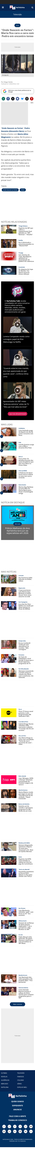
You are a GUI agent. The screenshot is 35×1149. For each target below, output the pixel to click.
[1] (8, 432)
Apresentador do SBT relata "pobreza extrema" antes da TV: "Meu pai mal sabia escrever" (16, 404)
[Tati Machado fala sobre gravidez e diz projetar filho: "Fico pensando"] (8, 978)
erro (31, 98)
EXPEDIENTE (17, 1105)
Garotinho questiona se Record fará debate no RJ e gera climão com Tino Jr (26, 874)
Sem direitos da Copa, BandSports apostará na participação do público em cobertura (26, 258)
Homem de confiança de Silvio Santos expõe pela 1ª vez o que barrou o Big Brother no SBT (26, 926)
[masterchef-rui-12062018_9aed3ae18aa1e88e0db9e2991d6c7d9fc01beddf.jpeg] (8, 243)
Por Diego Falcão (7, 82)
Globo (22, 190)
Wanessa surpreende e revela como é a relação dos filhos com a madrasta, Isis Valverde (26, 674)
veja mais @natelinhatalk (17, 414)
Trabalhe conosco (17, 1120)
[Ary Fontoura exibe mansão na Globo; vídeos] (8, 579)
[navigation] (2, 7)
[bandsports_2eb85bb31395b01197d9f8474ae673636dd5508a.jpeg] (8, 256)
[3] (8, 460)
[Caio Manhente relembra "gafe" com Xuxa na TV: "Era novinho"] (8, 912)
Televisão (17, 14)
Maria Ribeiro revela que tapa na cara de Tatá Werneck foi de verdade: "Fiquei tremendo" (26, 795)
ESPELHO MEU (22, 1087)
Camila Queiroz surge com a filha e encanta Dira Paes (26, 446)
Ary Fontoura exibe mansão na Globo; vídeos (25, 579)
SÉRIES (19, 1084)
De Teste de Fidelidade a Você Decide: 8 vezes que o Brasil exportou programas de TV (26, 660)
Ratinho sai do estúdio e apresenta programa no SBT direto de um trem (26, 808)
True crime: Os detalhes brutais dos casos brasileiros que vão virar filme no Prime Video (26, 462)
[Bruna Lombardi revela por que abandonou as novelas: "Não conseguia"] (8, 644)
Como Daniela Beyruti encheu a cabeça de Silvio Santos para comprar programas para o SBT (26, 994)
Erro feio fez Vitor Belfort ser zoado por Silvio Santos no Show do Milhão (26, 606)
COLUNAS (20, 1080)
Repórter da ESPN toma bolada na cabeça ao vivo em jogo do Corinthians (26, 861)
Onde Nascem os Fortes (12, 128)
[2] (8, 446)
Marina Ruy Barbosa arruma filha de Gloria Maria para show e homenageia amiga (26, 490)
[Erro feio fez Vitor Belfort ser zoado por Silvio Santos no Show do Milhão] (8, 605)
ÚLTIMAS (4, 1073)
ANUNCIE (17, 1109)
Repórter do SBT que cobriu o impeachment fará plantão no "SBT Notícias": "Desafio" (26, 231)
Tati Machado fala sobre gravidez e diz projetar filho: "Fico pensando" (25, 979)
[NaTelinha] (17, 7)
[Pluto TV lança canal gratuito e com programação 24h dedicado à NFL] (8, 713)
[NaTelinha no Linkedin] (15, 1131)
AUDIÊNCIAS (5, 1080)
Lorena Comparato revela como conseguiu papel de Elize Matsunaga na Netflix (16, 339)
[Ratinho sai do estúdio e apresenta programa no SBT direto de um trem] (8, 807)
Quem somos (17, 1101)
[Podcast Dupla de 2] (20, 1131)
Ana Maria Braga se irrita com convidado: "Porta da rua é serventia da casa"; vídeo (26, 741)
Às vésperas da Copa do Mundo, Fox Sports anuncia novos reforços (26, 271)
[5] (8, 488)
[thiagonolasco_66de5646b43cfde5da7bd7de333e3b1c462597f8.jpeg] (8, 229)
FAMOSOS (20, 1077)
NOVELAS (4, 1077)
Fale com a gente (17, 1116)
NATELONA (4, 1087)
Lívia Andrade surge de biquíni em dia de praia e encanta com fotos (26, 432)
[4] (8, 474)
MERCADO (4, 1084)
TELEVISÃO (20, 1073)
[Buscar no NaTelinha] (32, 7)
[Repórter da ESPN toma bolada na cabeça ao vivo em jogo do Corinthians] (8, 860)
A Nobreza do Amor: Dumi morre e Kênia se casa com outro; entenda (26, 475)
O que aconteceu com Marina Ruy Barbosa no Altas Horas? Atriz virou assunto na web (25, 593)
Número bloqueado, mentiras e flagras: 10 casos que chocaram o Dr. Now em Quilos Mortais (26, 848)
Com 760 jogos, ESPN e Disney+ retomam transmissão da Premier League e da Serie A (26, 781)
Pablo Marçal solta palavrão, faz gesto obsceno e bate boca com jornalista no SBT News (26, 940)
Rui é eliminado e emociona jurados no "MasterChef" (26, 244)
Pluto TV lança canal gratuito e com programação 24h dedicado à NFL (26, 713)
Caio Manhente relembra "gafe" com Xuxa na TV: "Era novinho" (26, 912)
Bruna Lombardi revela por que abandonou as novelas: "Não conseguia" (24, 646)
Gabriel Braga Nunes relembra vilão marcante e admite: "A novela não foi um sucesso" (26, 727)
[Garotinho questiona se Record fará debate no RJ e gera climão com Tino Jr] (8, 873)
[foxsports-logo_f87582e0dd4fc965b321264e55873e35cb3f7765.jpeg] (8, 270)
